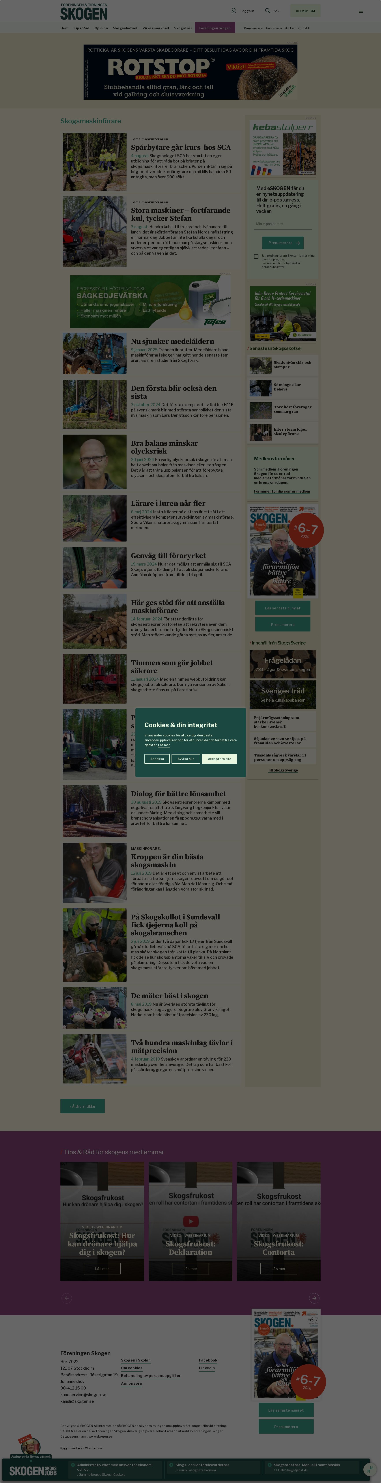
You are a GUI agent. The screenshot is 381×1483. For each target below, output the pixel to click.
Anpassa (157, 759)
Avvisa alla (185, 759)
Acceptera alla (219, 759)
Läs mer (164, 745)
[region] (190, 741)
